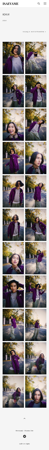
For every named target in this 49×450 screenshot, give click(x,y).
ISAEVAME (10, 3)
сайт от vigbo (24, 443)
